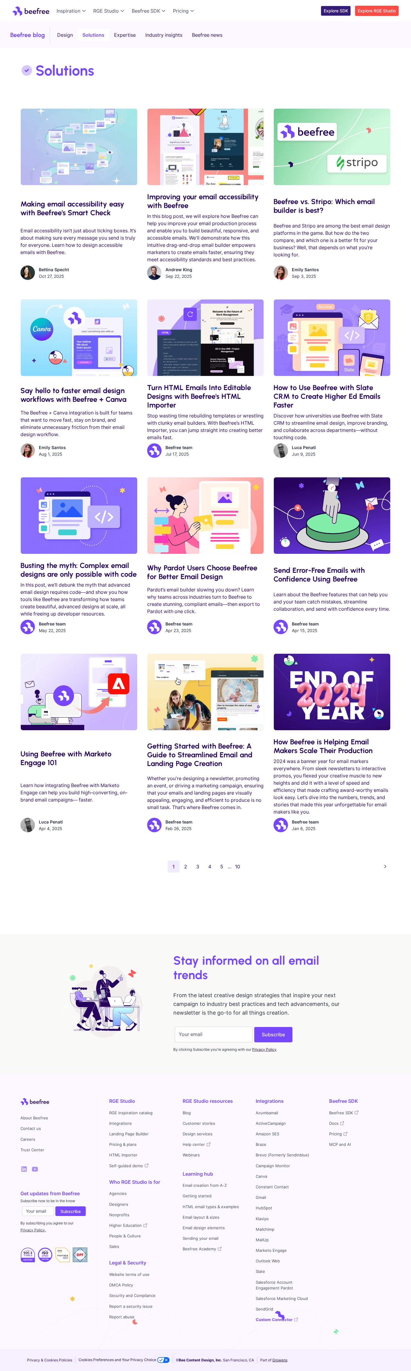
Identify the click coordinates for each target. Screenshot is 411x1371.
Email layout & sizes (201, 1217)
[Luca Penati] (280, 450)
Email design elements (204, 1228)
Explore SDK (336, 10)
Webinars (191, 1155)
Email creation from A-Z (205, 1185)
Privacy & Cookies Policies (49, 1360)
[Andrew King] (154, 272)
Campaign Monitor (273, 1166)
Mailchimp (265, 1229)
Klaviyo (262, 1219)
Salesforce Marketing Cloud (282, 1298)
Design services (197, 1134)
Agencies (118, 1193)
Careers (27, 1139)
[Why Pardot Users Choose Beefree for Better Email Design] (205, 515)
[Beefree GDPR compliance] (45, 1255)
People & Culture (125, 1236)
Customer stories (199, 1123)
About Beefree (34, 1118)
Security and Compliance (132, 1295)
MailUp (262, 1240)
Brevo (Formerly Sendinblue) (282, 1155)
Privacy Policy (264, 1049)
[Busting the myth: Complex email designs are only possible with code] (78, 515)
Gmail (261, 1197)
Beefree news (207, 35)
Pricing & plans (123, 1144)
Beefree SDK (343, 1101)
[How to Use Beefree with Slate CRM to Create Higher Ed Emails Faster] (331, 337)
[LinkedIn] (24, 1169)
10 (237, 867)
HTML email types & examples (211, 1207)
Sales (114, 1246)
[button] (72, 10)
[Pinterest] (35, 1169)
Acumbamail (267, 1113)
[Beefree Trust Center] (27, 1255)
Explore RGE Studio (377, 10)
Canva (261, 1176)
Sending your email (200, 1238)
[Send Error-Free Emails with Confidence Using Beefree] (331, 515)
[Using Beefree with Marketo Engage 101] (78, 691)
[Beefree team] (154, 450)
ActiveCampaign (271, 1123)
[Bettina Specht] (27, 272)
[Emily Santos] (280, 272)
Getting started (197, 1196)
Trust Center (32, 1150)
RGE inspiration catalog (131, 1113)
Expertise (125, 35)
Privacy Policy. (33, 1230)
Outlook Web (268, 1261)
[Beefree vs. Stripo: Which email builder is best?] (331, 146)
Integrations (120, 1123)
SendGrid (264, 1309)
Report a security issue (131, 1306)
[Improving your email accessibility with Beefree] (205, 146)
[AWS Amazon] (62, 1255)
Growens (279, 1360)
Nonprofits (119, 1215)
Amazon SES (267, 1134)
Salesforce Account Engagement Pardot (274, 1285)
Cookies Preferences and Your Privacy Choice (118, 1359)
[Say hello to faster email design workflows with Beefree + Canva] (78, 337)
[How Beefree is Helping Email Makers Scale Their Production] (331, 691)
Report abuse (121, 1317)
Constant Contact (272, 1187)
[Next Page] (385, 867)
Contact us (30, 1128)
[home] (30, 11)
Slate (260, 1271)
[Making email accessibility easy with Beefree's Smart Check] (78, 146)
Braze (261, 1144)
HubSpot (264, 1208)
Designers (118, 1204)
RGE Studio (122, 1101)
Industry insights (163, 35)
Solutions (93, 35)
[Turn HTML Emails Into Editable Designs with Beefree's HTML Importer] (205, 337)
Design (65, 35)
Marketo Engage (271, 1250)
